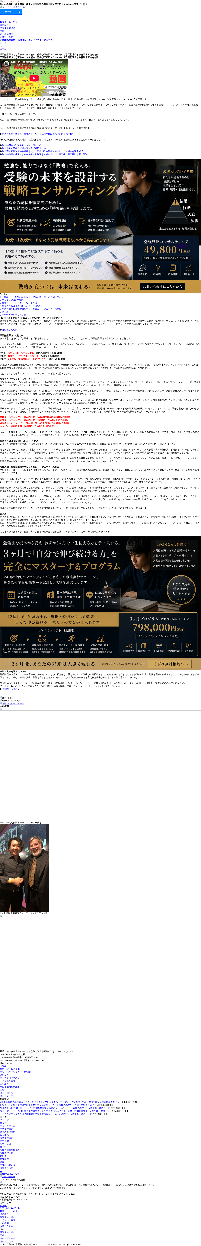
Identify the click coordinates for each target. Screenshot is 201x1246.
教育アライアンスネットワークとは (18, 302)
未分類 (3, 1147)
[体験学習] (100, 12)
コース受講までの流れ (11, 1078)
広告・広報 (5, 1144)
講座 (2, 1162)
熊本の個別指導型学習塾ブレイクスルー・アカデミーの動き (30, 308)
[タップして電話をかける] (100, 7)
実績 (2, 31)
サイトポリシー (7, 1093)
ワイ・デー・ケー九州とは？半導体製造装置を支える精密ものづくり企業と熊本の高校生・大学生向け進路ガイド (56, 1111)
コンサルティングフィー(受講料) (16, 1072)
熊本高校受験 (6, 1153)
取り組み (4, 1135)
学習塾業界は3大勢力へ (12, 299)
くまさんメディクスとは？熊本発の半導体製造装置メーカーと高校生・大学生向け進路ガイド (46, 1114)
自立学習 (4, 1159)
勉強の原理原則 (7, 1132)
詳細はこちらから (11, 329)
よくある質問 (6, 34)
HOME (3, 1066)
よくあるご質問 (7, 1081)
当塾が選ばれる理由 (10, 1069)
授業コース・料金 (9, 22)
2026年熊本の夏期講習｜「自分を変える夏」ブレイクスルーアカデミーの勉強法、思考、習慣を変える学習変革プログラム (60, 1102)
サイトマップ (6, 1096)
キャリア (4, 1120)
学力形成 (4, 1141)
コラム (3, 1123)
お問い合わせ (6, 37)
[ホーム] (100, 1)
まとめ (4, 312)
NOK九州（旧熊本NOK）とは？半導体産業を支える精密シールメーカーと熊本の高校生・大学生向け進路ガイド (55, 1108)
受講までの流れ (7, 28)
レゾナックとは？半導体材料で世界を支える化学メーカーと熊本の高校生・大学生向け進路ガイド (48, 1105)
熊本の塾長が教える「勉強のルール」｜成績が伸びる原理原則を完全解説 (38, 133)
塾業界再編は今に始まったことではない (20, 305)
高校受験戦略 (6, 1168)
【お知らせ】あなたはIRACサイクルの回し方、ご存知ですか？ (31, 296)
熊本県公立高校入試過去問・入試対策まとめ (24, 148)
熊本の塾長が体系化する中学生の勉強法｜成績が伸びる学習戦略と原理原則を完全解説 (44, 154)
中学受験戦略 (6, 1129)
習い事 (3, 1156)
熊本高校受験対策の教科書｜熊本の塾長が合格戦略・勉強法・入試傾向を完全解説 (42, 151)
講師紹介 (4, 25)
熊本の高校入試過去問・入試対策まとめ (21, 145)
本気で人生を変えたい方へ (14, 315)
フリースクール (7, 1126)
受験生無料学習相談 (10, 1087)
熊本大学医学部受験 (10, 1150)
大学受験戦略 (6, 1138)
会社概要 (4, 1084)
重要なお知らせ (7, 1165)
